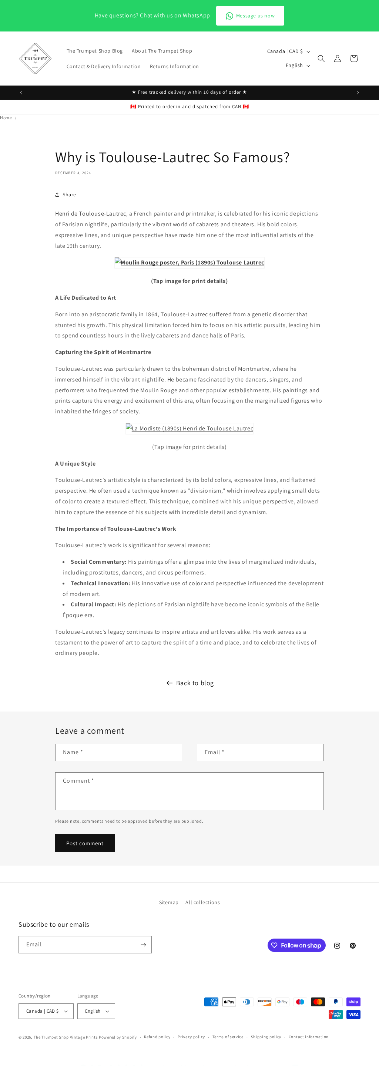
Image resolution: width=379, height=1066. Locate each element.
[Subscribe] (143, 944)
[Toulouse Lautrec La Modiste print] (189, 428)
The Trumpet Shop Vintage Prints (66, 1037)
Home (6, 117)
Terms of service (228, 1036)
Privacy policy (191, 1036)
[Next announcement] (358, 93)
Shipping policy (266, 1036)
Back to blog (195, 683)
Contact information (309, 1036)
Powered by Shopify (118, 1037)
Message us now (255, 15)
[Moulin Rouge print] (189, 262)
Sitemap (169, 902)
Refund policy (157, 1036)
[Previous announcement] (21, 93)
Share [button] (69, 194)
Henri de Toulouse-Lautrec (90, 213)
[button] (321, 58)
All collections (202, 902)
